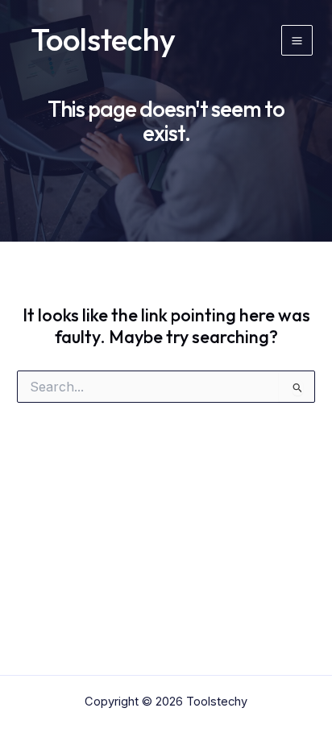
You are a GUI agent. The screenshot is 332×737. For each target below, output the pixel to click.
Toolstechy (103, 39)
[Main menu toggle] (297, 40)
